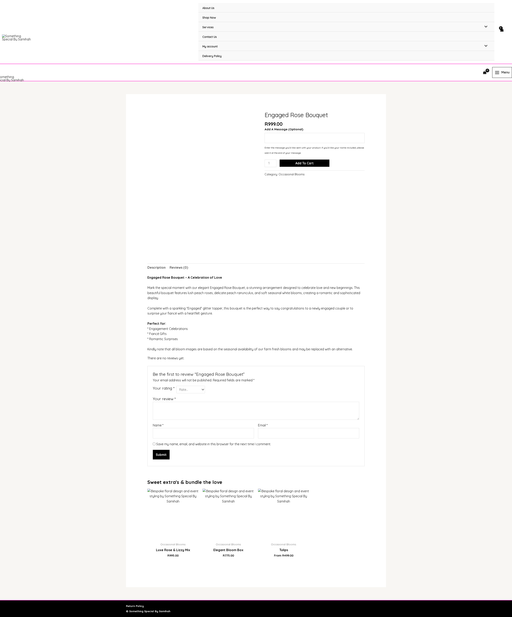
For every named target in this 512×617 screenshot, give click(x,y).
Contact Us (209, 37)
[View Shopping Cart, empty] (501, 32)
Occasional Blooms (292, 174)
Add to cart (304, 163)
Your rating (163, 388)
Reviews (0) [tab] (179, 267)
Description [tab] (156, 267)
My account (210, 46)
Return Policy (135, 606)
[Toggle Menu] (485, 27)
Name (158, 425)
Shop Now (209, 17)
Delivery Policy (212, 56)
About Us (208, 8)
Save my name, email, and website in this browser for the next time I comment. (213, 444)
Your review (164, 398)
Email (263, 425)
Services (208, 27)
